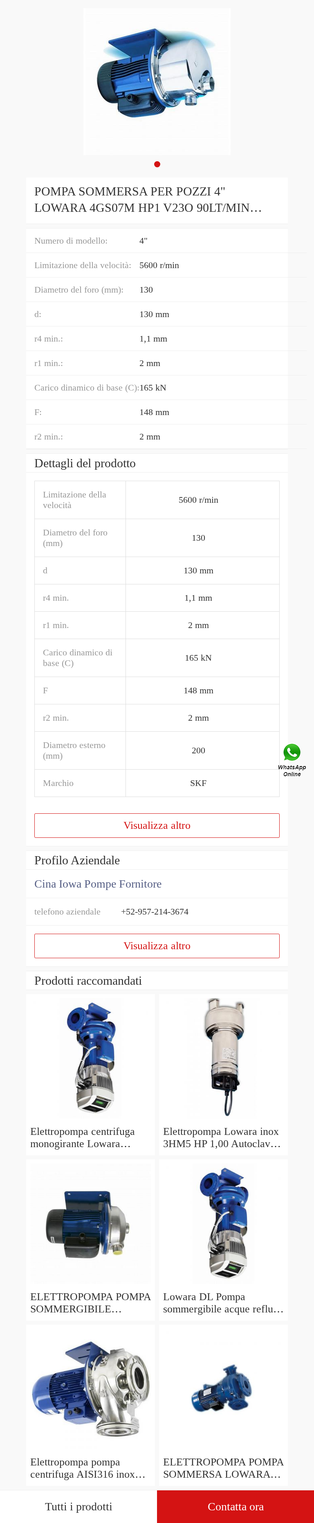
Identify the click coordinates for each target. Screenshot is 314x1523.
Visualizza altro (157, 825)
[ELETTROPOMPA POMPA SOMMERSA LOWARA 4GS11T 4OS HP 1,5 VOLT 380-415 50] (223, 1450)
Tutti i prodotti (78, 1506)
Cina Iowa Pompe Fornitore (97, 883)
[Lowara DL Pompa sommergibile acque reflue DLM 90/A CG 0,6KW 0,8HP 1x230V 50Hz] (223, 1284)
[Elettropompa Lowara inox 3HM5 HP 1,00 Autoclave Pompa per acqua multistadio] (223, 1119)
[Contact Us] (292, 761)
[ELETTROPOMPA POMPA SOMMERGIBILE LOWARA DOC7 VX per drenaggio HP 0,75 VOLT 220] (90, 1284)
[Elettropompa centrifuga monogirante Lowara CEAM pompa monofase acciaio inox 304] (90, 1119)
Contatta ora (236, 1506)
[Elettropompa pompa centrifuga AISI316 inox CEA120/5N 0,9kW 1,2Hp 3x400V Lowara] (90, 1450)
